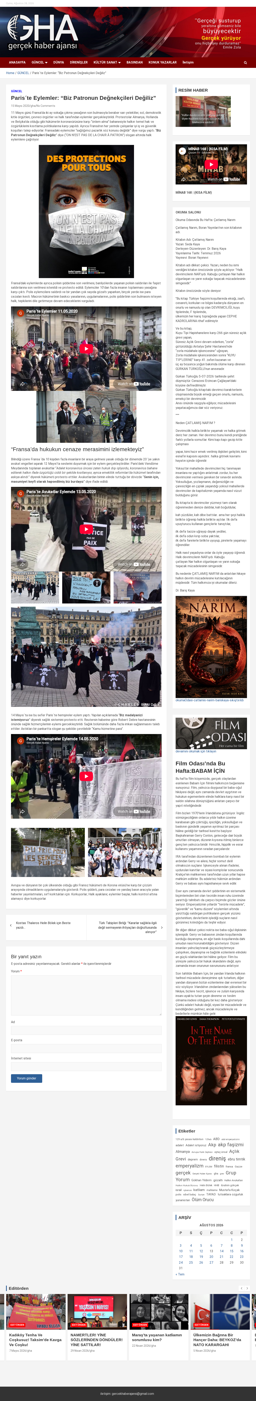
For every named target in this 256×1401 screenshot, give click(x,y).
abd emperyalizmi (230, 1139)
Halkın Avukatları (233, 1180)
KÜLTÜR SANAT (105, 62)
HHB (216, 1185)
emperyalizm (189, 1166)
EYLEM (208, 1166)
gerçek (183, 1173)
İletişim (188, 62)
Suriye (201, 1194)
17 (181, 1257)
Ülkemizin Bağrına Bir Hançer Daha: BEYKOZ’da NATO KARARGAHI (156, 1340)
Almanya (183, 1151)
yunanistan (183, 1200)
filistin (219, 1166)
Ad (13, 1022)
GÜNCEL (38, 62)
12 (201, 1251)
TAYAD (211, 1194)
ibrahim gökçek (230, 1185)
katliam (199, 1190)
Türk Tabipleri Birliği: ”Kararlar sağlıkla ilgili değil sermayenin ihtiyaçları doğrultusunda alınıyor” (127, 927)
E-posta (16, 1040)
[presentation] (241, 1288)
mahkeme (212, 1190)
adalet (180, 1145)
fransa (229, 1166)
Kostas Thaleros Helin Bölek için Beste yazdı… (43, 925)
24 (181, 1262)
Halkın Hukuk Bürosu (187, 1185)
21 (221, 1257)
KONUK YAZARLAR (163, 62)
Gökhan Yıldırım (201, 1180)
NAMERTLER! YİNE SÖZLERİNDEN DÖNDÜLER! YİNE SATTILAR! (35, 1340)
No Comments (46, 105)
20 (211, 1257)
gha (33, 105)
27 (211, 1262)
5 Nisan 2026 (140, 1350)
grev (222, 1173)
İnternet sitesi (21, 1058)
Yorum (16, 971)
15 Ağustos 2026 (204, 1345)
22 (231, 1257)
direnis (203, 1159)
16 (242, 1251)
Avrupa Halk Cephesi (202, 1152)
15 (231, 1251)
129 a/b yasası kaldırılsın (189, 1139)
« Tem (180, 1274)
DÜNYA (58, 62)
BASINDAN (135, 62)
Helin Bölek (206, 1185)
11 (191, 1251)
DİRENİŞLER (79, 62)
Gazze (238, 1166)
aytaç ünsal (220, 1151)
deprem (193, 1159)
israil (179, 1190)
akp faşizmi (231, 1144)
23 (242, 1257)
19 (201, 1257)
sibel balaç (189, 1194)
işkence (187, 1190)
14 (221, 1251)
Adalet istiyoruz (196, 1145)
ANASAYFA (17, 62)
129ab (208, 1139)
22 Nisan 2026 (80, 1345)
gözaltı (218, 1180)
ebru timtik (236, 1159)
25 (191, 1262)
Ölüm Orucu (203, 1199)
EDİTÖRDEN (17, 1325)
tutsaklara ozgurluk (230, 1194)
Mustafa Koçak (229, 1190)
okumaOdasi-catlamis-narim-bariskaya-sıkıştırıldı (210, 700)
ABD (216, 1139)
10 (181, 1251)
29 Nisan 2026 (18, 1350)
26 (201, 1262)
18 (191, 1257)
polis (178, 1194)
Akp (212, 1144)
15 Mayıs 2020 (20, 105)
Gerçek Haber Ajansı (202, 1173)
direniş (217, 1158)
